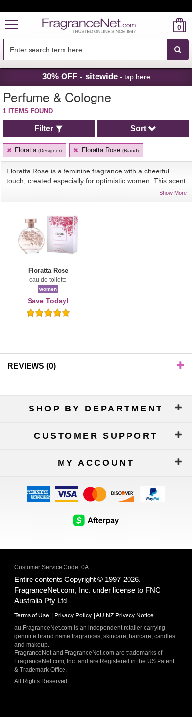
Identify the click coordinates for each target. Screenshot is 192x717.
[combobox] (96, 50)
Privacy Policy (73, 615)
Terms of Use (31, 615)
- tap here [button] (96, 76)
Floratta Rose (109, 150)
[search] (163, 25)
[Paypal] (152, 493)
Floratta (37, 150)
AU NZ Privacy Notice (125, 615)
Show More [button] (173, 193)
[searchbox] (85, 49)
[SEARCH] (178, 50)
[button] (11, 25)
